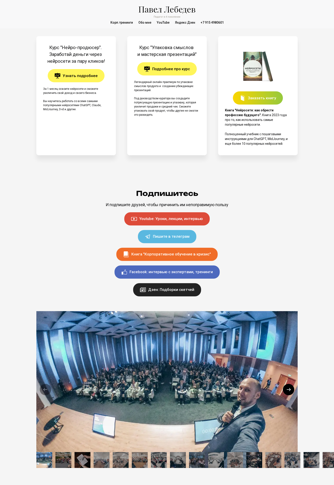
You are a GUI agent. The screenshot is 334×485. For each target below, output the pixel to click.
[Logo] (167, 10)
